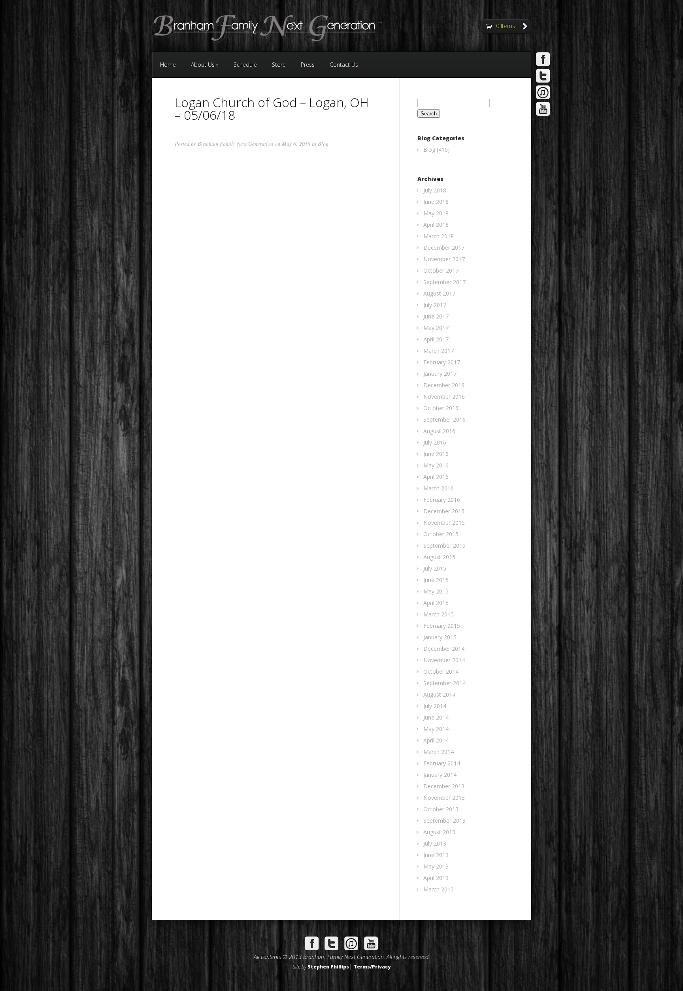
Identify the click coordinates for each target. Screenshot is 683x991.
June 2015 (436, 580)
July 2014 (434, 706)
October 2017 (440, 270)
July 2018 (434, 190)
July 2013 (434, 843)
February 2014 (441, 763)
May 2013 (436, 866)
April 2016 (436, 476)
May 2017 (436, 328)
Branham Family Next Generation (235, 143)
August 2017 (439, 293)
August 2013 (439, 832)
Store (279, 64)
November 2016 (444, 396)
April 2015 (436, 603)
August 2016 (439, 431)
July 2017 (434, 305)
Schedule (245, 64)
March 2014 (438, 751)
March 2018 (438, 236)
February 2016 (441, 499)
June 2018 (436, 201)
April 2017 (436, 339)
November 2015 (444, 522)
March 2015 (438, 614)
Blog (323, 143)
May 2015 (436, 591)
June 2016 (436, 454)
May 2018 (436, 213)
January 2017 (440, 373)
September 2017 (444, 282)
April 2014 (436, 740)
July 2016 (434, 442)
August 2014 (439, 694)
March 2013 (438, 889)
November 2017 (444, 259)
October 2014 (440, 671)
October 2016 (440, 408)
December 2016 (443, 385)
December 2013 (443, 786)
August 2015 (439, 557)
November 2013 (444, 797)
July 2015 (434, 568)
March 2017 (438, 350)
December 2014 (443, 648)
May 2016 (436, 465)
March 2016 (438, 488)
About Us (205, 64)
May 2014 (436, 729)
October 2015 (440, 534)
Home (168, 64)
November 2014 (444, 660)
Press (308, 64)
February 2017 (441, 362)
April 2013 (436, 878)
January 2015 (440, 637)
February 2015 (441, 625)
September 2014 (444, 683)
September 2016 (444, 419)
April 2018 (436, 224)
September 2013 (444, 820)
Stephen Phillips (328, 966)
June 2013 (436, 855)
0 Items (505, 26)
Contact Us (344, 64)
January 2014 (440, 774)
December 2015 (443, 511)
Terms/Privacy (372, 966)
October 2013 (440, 809)
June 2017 (436, 316)
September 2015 (444, 545)
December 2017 (443, 247)
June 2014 (436, 717)
